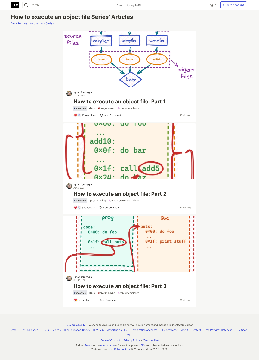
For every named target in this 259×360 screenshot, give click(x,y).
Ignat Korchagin (83, 92)
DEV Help (98, 329)
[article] (129, 86)
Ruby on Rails (122, 348)
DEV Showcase (169, 329)
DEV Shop (241, 329)
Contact (196, 329)
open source (107, 345)
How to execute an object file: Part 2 (119, 194)
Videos (57, 329)
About (184, 329)
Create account (233, 5)
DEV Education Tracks (77, 329)
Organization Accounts (144, 329)
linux (92, 108)
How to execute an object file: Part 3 (120, 286)
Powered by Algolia (127, 5)
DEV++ (45, 329)
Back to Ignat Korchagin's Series (32, 23)
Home (13, 329)
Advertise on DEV (117, 329)
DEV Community (76, 324)
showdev (80, 108)
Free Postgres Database (218, 329)
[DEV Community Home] (15, 4)
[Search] (26, 5)
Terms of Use (151, 340)
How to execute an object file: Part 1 (119, 101)
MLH (129, 335)
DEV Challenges (29, 329)
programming (106, 108)
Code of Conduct (110, 340)
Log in (212, 5)
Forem (88, 345)
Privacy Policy (132, 340)
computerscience (128, 108)
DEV (142, 345)
